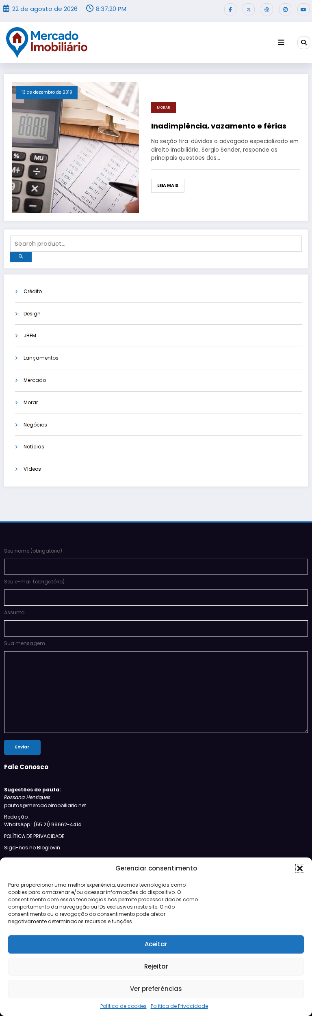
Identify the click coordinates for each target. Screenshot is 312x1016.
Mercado (35, 380)
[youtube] (303, 9)
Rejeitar (156, 966)
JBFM (30, 335)
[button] (300, 868)
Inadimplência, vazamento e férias (218, 126)
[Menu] (281, 42)
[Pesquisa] (303, 42)
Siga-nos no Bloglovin (32, 847)
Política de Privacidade (179, 1006)
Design (32, 313)
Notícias (34, 446)
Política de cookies (123, 1006)
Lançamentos (41, 357)
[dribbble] (267, 9)
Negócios (35, 424)
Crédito (33, 291)
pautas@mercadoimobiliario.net (45, 805)
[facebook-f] (230, 9)
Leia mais (167, 185)
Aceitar (156, 944)
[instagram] (285, 9)
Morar (163, 107)
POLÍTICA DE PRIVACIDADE (34, 836)
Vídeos (32, 468)
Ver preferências (156, 988)
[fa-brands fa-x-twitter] (249, 9)
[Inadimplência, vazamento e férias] (75, 147)
